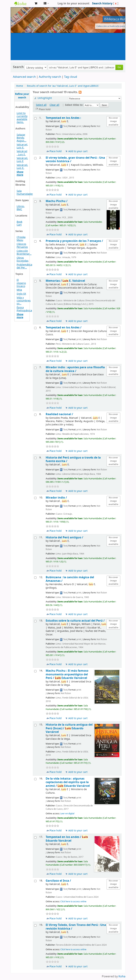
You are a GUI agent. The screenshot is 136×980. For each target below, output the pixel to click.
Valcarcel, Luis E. (22, 146)
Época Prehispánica (24, 309)
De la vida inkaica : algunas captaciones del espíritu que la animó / (68, 782)
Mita (19, 290)
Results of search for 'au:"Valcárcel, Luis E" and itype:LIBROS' (63, 86)
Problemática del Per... (24, 266)
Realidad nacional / (59, 414)
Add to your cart (77, 151)
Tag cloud (70, 77)
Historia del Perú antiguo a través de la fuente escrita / (73, 459)
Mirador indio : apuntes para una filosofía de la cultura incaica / (75, 369)
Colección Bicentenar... (24, 252)
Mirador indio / (56, 498)
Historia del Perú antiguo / (64, 537)
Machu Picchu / (56, 201)
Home (19, 86)
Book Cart (19, 223)
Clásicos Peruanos (22, 245)
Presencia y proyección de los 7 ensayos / (74, 241)
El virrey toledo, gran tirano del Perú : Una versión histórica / (75, 159)
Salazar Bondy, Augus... (21, 138)
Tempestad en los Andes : (63, 118)
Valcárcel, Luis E (22, 159)
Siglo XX (21, 294)
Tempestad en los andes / (67, 838)
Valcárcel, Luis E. (22, 166)
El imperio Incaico (21, 283)
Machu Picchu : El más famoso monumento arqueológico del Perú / (67, 674)
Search (18, 67)
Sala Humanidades (25, 192)
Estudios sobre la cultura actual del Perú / (75, 621)
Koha (121, 976)
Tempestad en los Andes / (63, 327)
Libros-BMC (21, 207)
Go (119, 67)
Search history (102, 3)
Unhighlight (45, 98)
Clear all (54, 105)
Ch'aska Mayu (21, 238)
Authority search (50, 77)
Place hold (55, 151)
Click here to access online (73, 901)
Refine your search (22, 95)
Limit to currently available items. (22, 117)
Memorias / (65, 281)
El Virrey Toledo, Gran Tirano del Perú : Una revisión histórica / (76, 926)
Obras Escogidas (23, 259)
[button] (36, 3)
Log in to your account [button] (73, 3)
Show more (20, 173)
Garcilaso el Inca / (58, 881)
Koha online (23, 3)
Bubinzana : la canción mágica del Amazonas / (70, 579)
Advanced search (24, 77)
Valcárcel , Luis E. (22, 152)
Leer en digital (67, 813)
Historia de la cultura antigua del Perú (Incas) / (69, 728)
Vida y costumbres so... (24, 301)
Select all (41, 105)
